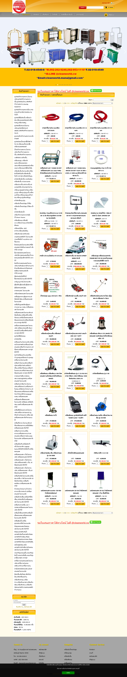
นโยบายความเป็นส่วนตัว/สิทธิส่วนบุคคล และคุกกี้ (68, 669)
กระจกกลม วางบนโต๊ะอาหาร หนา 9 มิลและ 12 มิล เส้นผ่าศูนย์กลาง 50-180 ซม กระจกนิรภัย (51, 215)
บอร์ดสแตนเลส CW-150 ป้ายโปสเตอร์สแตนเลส (76, 491)
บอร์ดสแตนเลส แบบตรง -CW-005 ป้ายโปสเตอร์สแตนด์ (51, 491)
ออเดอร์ (41, 659)
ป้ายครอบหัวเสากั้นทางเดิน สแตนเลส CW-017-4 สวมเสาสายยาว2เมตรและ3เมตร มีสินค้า (76, 215)
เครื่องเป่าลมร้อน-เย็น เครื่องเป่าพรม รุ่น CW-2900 (50, 454)
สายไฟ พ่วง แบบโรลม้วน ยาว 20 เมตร (51, 256)
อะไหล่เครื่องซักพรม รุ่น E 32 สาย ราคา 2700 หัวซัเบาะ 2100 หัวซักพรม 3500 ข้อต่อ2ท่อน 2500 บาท (76, 376)
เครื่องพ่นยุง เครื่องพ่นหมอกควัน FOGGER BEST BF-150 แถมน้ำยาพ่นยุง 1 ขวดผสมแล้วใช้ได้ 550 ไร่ (101, 258)
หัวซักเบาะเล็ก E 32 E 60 (101, 453)
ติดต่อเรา (92, 649)
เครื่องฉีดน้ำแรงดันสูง (70, 649)
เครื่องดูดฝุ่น (68, 653)
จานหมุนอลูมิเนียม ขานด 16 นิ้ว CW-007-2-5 (101, 169)
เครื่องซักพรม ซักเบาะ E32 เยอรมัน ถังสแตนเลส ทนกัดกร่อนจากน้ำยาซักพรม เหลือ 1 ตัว (101, 336)
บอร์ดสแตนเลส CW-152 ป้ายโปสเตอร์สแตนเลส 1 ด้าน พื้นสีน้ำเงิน (101, 491)
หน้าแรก (58, 103)
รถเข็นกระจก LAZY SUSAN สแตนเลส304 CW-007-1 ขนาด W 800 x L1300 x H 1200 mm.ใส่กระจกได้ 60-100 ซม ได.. (76, 172)
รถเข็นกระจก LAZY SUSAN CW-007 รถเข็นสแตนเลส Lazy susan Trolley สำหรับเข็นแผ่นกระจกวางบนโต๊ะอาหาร (51, 170)
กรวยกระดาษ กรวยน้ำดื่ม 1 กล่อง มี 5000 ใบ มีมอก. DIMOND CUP (101, 214)
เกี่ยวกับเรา (42, 656)
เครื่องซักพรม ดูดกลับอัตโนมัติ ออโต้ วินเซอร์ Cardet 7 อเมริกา (75, 416)
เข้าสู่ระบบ (111, 15)
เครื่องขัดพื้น (67, 656)
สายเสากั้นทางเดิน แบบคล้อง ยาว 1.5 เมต (101, 129)
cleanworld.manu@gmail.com (27, 663)
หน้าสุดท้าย (74, 103)
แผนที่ (91, 653)
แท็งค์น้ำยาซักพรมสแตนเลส (76, 453)
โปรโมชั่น (41, 663)
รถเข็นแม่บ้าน (68, 663)
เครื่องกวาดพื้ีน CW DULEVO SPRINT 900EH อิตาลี (76, 257)
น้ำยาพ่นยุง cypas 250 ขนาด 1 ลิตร (50, 296)
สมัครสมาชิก (106, 3)
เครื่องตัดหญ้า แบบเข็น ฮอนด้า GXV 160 (75, 297)
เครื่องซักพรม (68, 659)
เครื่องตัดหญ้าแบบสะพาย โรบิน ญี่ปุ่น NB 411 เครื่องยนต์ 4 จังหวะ (101, 297)
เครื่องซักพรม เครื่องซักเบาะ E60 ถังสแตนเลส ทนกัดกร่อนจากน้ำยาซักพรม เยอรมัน (51, 376)
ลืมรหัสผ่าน (19, 607)
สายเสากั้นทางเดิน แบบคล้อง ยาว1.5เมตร (50, 129)
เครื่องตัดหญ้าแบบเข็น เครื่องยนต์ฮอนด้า (51, 334)
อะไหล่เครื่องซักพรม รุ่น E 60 (101, 373)
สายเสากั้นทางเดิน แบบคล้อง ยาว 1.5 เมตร (76, 129)
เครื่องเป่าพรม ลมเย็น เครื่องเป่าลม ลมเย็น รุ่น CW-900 (101, 416)
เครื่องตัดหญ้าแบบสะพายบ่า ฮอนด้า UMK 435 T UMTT (75, 334)
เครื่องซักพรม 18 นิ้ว (51, 415)
